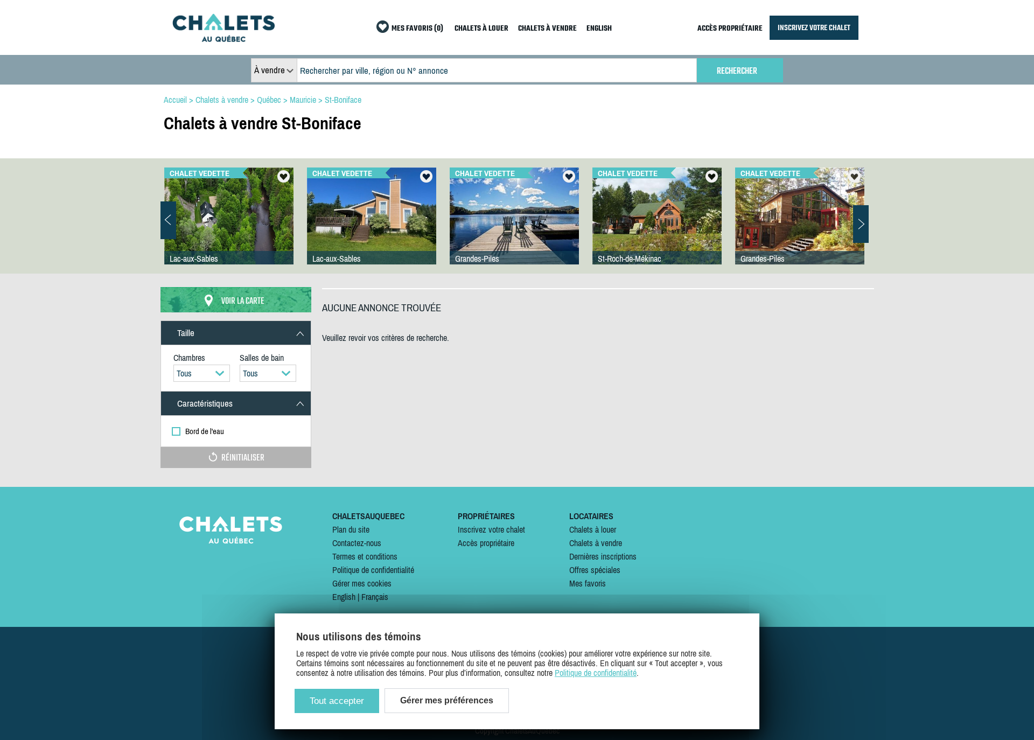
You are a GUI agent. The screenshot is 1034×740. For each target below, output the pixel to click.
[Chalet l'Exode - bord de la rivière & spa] (229, 227)
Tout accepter (337, 701)
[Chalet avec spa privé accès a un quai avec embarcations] (514, 227)
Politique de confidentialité (373, 570)
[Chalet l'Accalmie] (371, 227)
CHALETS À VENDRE (547, 29)
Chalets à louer (592, 529)
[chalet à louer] (223, 39)
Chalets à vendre (595, 543)
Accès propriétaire (486, 543)
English (343, 597)
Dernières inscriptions (603, 556)
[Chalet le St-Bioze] (799, 227)
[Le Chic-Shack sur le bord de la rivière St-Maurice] (657, 227)
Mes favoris (587, 583)
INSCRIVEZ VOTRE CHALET (814, 27)
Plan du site (350, 529)
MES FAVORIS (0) (417, 29)
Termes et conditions (364, 556)
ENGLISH (599, 29)
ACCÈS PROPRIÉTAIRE (730, 29)
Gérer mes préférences (446, 700)
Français (374, 597)
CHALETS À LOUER (481, 29)
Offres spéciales (594, 570)
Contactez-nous (356, 543)
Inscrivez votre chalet (491, 529)
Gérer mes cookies (362, 583)
